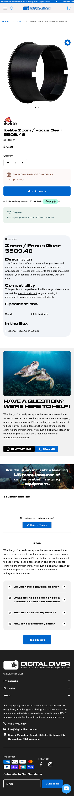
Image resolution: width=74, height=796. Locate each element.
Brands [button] (9, 688)
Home (5, 21)
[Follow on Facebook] (41, 764)
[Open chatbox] (66, 789)
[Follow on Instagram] (50, 764)
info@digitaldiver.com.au (23, 729)
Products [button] (10, 680)
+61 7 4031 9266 (17, 723)
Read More (37, 639)
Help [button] (6, 695)
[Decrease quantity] (8, 162)
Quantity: (8, 155)
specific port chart (27, 293)
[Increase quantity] (22, 162)
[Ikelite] (37, 121)
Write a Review (40, 525)
